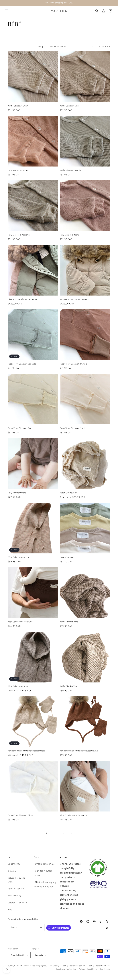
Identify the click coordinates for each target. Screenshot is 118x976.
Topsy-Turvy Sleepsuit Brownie (73, 364)
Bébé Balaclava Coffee (18, 686)
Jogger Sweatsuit (67, 557)
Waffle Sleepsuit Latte (69, 106)
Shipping (12, 871)
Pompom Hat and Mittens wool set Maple (26, 751)
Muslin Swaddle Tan (69, 493)
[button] (6, 11)
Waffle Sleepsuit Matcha (70, 170)
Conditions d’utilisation (66, 969)
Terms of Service (16, 888)
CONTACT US (14, 863)
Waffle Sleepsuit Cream (18, 106)
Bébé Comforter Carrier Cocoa (21, 622)
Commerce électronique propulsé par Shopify (41, 966)
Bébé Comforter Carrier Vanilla (73, 815)
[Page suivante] (71, 833)
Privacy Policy (14, 895)
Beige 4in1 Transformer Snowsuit (74, 299)
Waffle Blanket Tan (68, 686)
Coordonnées (105, 969)
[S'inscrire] (41, 927)
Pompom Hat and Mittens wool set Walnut (79, 751)
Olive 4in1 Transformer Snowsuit (22, 299)
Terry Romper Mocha (17, 493)
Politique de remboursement (73, 966)
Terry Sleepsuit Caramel (18, 170)
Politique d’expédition (88, 969)
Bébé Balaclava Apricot (18, 557)
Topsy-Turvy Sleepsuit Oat (19, 428)
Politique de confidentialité (99, 966)
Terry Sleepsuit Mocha (69, 235)
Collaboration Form (18, 902)
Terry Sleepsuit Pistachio (19, 235)
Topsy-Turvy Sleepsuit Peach (72, 428)
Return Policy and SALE (16, 879)
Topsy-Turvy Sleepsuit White (20, 815)
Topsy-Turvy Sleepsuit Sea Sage (22, 364)
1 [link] (46, 833)
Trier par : (41, 46)
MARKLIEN (18, 966)
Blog (10, 909)
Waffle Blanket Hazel (69, 622)
